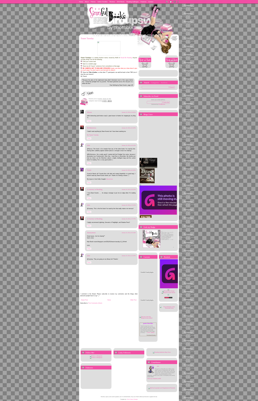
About (87, 2)
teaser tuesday (98, 101)
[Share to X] (107, 101)
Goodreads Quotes (151, 335)
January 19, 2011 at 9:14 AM (129, 232)
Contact (150, 2)
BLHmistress (91, 128)
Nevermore (109, 179)
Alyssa (89, 112)
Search (146, 83)
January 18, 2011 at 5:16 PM (129, 128)
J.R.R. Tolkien (150, 332)
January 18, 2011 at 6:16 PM (129, 170)
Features (143, 2)
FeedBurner (162, 104)
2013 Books (120, 2)
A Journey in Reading (94, 189)
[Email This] (103, 101)
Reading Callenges (132, 2)
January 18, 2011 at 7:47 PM (129, 218)
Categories (155, 83)
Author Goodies (103, 2)
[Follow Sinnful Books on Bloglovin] (96, 356)
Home (81, 2)
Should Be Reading (126, 57)
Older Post (133, 300)
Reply (89, 121)
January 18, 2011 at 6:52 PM (129, 189)
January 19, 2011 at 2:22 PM (129, 255)
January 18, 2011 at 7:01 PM (129, 205)
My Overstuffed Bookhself (146, 216)
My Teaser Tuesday (93, 135)
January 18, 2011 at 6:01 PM (129, 145)
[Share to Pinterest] (111, 101)
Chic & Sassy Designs (132, 399)
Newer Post (84, 300)
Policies (93, 2)
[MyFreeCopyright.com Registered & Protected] (161, 388)
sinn (95, 98)
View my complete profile (154, 378)
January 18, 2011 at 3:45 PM (129, 112)
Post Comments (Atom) (95, 303)
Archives (164, 83)
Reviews (112, 2)
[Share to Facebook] (109, 101)
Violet (89, 170)
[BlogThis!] (105, 101)
